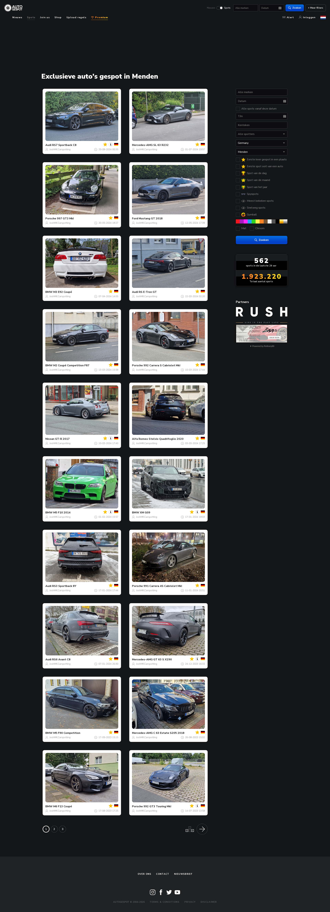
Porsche (50, 218)
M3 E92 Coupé (62, 292)
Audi (48, 145)
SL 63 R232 (161, 145)
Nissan (49, 439)
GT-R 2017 (62, 439)
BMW (49, 292)
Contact (162, 874)
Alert (290, 17)
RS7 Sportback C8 (64, 145)
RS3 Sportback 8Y (64, 586)
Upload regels (76, 17)
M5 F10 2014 (61, 512)
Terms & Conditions (164, 902)
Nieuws (211, 8)
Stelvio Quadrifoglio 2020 (166, 439)
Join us (45, 17)
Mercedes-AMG (142, 145)
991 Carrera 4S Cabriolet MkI (163, 586)
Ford (135, 218)
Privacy (190, 902)
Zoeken (296, 7)
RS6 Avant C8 (61, 659)
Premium (101, 17)
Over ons (144, 874)
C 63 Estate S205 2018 (168, 733)
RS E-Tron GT (148, 292)
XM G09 (145, 512)
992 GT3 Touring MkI (157, 806)
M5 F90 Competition (66, 733)
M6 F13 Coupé (62, 806)
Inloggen (309, 17)
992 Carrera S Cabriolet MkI (162, 365)
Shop (58, 17)
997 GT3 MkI (65, 218)
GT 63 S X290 (162, 659)
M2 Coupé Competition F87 (71, 365)
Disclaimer (209, 902)
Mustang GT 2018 (151, 218)
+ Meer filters (315, 7)
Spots (227, 8)
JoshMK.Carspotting (60, 149)
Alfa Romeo (140, 439)
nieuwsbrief (183, 874)
